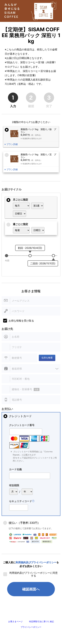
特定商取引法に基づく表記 (41, 621)
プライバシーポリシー (31, 627)
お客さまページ (15, 621)
